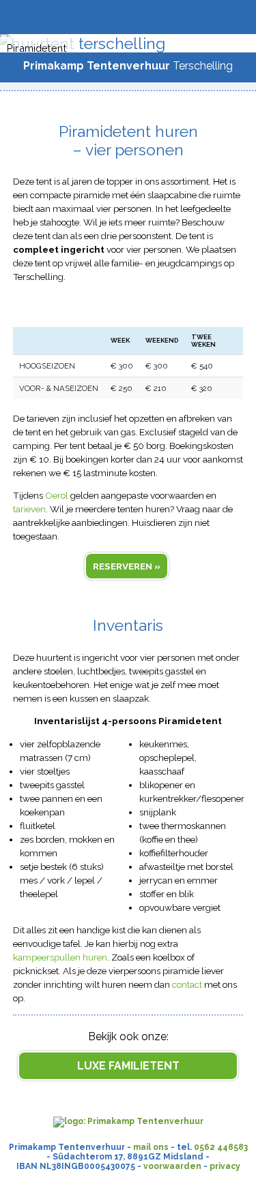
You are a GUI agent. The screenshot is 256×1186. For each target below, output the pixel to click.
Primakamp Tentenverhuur (96, 65)
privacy (225, 1166)
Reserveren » (126, 566)
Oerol (56, 495)
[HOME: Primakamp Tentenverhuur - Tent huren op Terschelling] (128, 1121)
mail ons (151, 1147)
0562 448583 (221, 1147)
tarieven (29, 508)
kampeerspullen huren (60, 957)
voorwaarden (172, 1166)
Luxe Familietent (128, 1065)
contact (187, 984)
